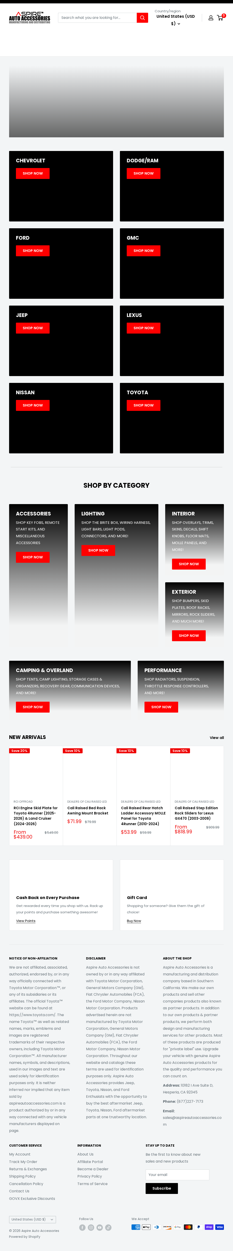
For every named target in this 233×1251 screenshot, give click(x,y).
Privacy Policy (89, 1176)
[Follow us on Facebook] (82, 1227)
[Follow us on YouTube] (99, 1227)
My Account (19, 1154)
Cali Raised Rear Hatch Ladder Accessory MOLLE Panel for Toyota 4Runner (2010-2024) (143, 816)
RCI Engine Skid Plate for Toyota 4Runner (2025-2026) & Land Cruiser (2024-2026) (36, 816)
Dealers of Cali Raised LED (87, 801)
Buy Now (134, 920)
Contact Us (19, 1191)
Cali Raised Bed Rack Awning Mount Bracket (87, 811)
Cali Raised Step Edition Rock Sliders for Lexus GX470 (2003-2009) (196, 813)
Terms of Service (92, 1183)
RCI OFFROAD (23, 801)
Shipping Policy (22, 1176)
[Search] (142, 18)
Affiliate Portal (90, 1161)
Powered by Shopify (24, 1236)
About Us (85, 1154)
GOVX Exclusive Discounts (32, 1198)
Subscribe (161, 1188)
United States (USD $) (29, 1219)
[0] (220, 17)
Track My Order (23, 1161)
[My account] (211, 17)
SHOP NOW (116, 118)
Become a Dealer (93, 1169)
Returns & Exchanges (28, 1169)
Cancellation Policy (26, 1183)
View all (217, 737)
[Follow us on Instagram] (91, 1227)
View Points (25, 920)
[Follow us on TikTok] (108, 1227)
